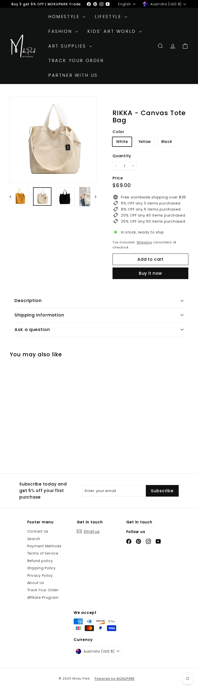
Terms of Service (42, 553)
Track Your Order (76, 60)
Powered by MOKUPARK (114, 678)
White (122, 141)
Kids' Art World (112, 31)
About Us (35, 582)
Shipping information (39, 315)
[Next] (93, 196)
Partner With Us (73, 75)
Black (166, 141)
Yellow (144, 141)
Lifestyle (109, 17)
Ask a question (32, 329)
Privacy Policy (40, 575)
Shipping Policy (41, 568)
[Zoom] (53, 139)
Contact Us (38, 531)
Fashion (61, 31)
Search (34, 538)
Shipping (144, 242)
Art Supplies (68, 46)
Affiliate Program (43, 597)
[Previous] (13, 196)
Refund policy (40, 560)
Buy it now (150, 273)
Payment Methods (44, 546)
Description (28, 300)
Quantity (122, 156)
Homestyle (65, 17)
